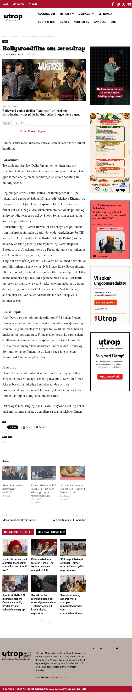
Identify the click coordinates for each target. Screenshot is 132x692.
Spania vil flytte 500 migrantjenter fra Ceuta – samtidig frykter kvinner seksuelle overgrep (14, 602)
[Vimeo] (117, 648)
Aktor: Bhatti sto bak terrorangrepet (12, 487)
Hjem (5, 36)
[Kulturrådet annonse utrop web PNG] (110, 258)
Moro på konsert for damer (19, 520)
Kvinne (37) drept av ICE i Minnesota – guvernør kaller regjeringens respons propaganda (43, 490)
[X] (109, 648)
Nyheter (15, 36)
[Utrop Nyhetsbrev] (110, 390)
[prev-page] (43, 620)
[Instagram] (101, 648)
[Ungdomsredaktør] (110, 324)
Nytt (24, 36)
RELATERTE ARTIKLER (18, 532)
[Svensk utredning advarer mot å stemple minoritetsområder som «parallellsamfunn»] (73, 583)
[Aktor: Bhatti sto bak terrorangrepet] (15, 473)
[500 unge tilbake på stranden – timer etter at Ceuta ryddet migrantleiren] (73, 547)
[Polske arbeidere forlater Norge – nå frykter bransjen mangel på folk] (44, 547)
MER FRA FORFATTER (51, 532)
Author (7, 123)
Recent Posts (21, 123)
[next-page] (49, 620)
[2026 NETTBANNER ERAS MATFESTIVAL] (110, 192)
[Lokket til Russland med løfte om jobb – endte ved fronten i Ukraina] (72, 473)
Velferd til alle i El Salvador (69, 520)
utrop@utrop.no (58, 677)
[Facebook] (93, 648)
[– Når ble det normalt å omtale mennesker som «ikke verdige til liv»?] (15, 547)
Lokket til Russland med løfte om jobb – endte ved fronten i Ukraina (72, 489)
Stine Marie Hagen (14, 54)
